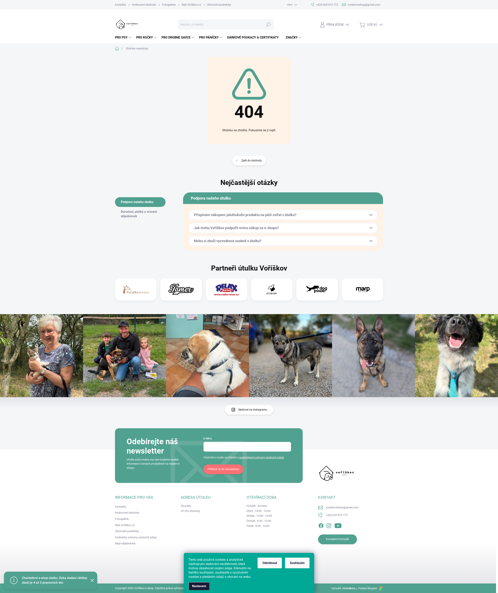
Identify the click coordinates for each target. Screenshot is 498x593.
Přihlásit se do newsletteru (223, 469)
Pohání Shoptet (368, 588)
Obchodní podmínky (219, 4)
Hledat (268, 24)
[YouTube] (338, 525)
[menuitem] (123, 37)
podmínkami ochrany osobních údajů (261, 457)
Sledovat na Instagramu (252, 409)
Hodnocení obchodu (144, 4)
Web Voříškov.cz (191, 4)
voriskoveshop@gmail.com (342, 507)
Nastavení (199, 586)
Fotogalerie (169, 4)
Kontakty (120, 4)
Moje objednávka (125, 543)
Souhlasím (297, 563)
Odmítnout (269, 563)
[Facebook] (321, 525)
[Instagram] (329, 525)
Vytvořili (336, 588)
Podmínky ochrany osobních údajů (136, 537)
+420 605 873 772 (337, 515)
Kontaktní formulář (337, 539)
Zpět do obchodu (251, 160)
